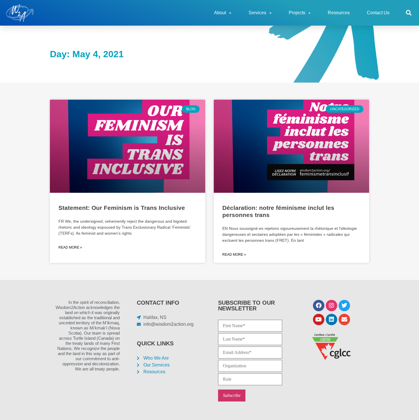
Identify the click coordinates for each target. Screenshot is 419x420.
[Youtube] (318, 319)
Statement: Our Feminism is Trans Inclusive (121, 207)
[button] (409, 13)
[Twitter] (344, 305)
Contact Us (378, 12)
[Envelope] (344, 319)
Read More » (70, 247)
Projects (297, 12)
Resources (339, 12)
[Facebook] (318, 305)
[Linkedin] (331, 319)
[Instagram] (331, 305)
